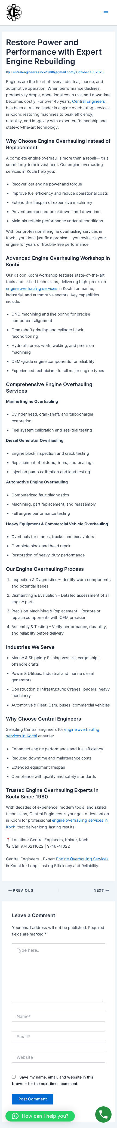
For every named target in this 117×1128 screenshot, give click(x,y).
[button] (40, 1116)
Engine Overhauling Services (82, 859)
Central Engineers (88, 101)
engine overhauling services (31, 288)
